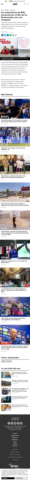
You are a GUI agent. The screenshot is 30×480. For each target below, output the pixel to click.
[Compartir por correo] (13, 35)
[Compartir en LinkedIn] (8, 35)
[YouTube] (15, 423)
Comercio (9, 361)
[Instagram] (18, 423)
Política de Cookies (15, 452)
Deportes (4, 116)
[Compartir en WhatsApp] (10, 35)
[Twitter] (12, 423)
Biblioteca (15, 437)
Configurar (19, 478)
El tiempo (15, 445)
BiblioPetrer (15, 439)
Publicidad (15, 459)
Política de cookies (13, 472)
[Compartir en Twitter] (5, 35)
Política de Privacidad (15, 454)
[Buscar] (27, 4)
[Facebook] (9, 423)
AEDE (3, 361)
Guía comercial (15, 435)
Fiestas (3, 172)
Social (3, 200)
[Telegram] (21, 423)
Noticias (15, 433)
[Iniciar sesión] (24, 4)
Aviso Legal (15, 449)
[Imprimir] (16, 35)
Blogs (15, 441)
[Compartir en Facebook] (2, 35)
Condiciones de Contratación (15, 457)
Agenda (15, 443)
